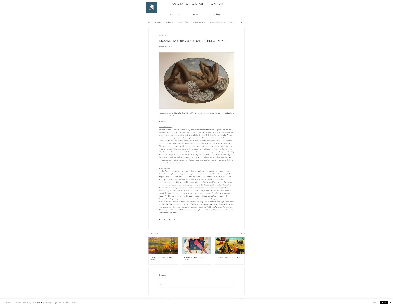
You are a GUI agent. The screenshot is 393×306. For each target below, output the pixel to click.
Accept (384, 303)
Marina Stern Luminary (199, 22)
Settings (374, 303)
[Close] (390, 302)
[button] (242, 22)
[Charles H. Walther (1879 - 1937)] (196, 245)
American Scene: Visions (217, 22)
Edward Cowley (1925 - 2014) (228, 257)
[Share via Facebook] (160, 219)
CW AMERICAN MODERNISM (196, 4)
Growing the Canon (183, 22)
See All (243, 233)
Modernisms (169, 22)
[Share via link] (175, 219)
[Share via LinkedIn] (170, 219)
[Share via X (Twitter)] (165, 219)
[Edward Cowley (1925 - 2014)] (229, 245)
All (149, 22)
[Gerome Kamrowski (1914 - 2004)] (163, 245)
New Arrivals (158, 22)
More (231, 22)
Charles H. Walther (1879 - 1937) (194, 258)
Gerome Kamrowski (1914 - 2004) (161, 258)
